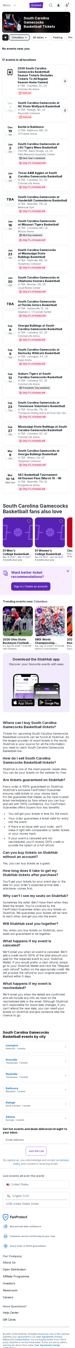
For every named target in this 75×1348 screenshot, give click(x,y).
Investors (9, 1283)
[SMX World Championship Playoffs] (50, 628)
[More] (66, 15)
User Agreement (45, 1336)
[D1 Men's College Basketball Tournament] (18, 539)
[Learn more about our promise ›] (15, 1217)
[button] (14, 5)
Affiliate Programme (16, 1276)
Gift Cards (9, 1319)
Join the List (36, 1151)
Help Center (11, 1312)
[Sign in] (58, 5)
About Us (9, 1262)
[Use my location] (5, 37)
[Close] (68, 571)
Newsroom (10, 1290)
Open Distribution (14, 1269)
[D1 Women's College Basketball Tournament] (50, 539)
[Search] (51, 5)
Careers (8, 1297)
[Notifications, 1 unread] (67, 5)
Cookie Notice (21, 1339)
